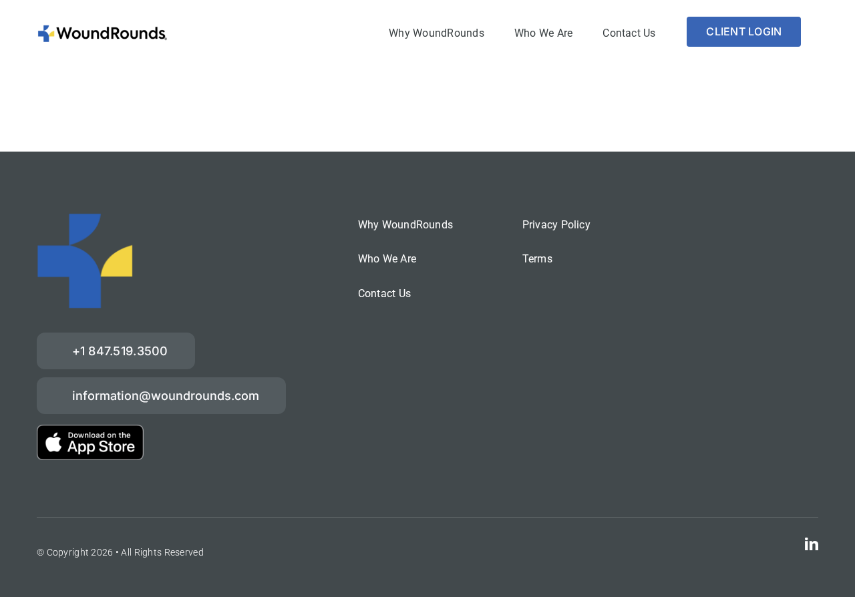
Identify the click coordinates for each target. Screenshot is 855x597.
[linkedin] (811, 544)
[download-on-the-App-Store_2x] (90, 431)
